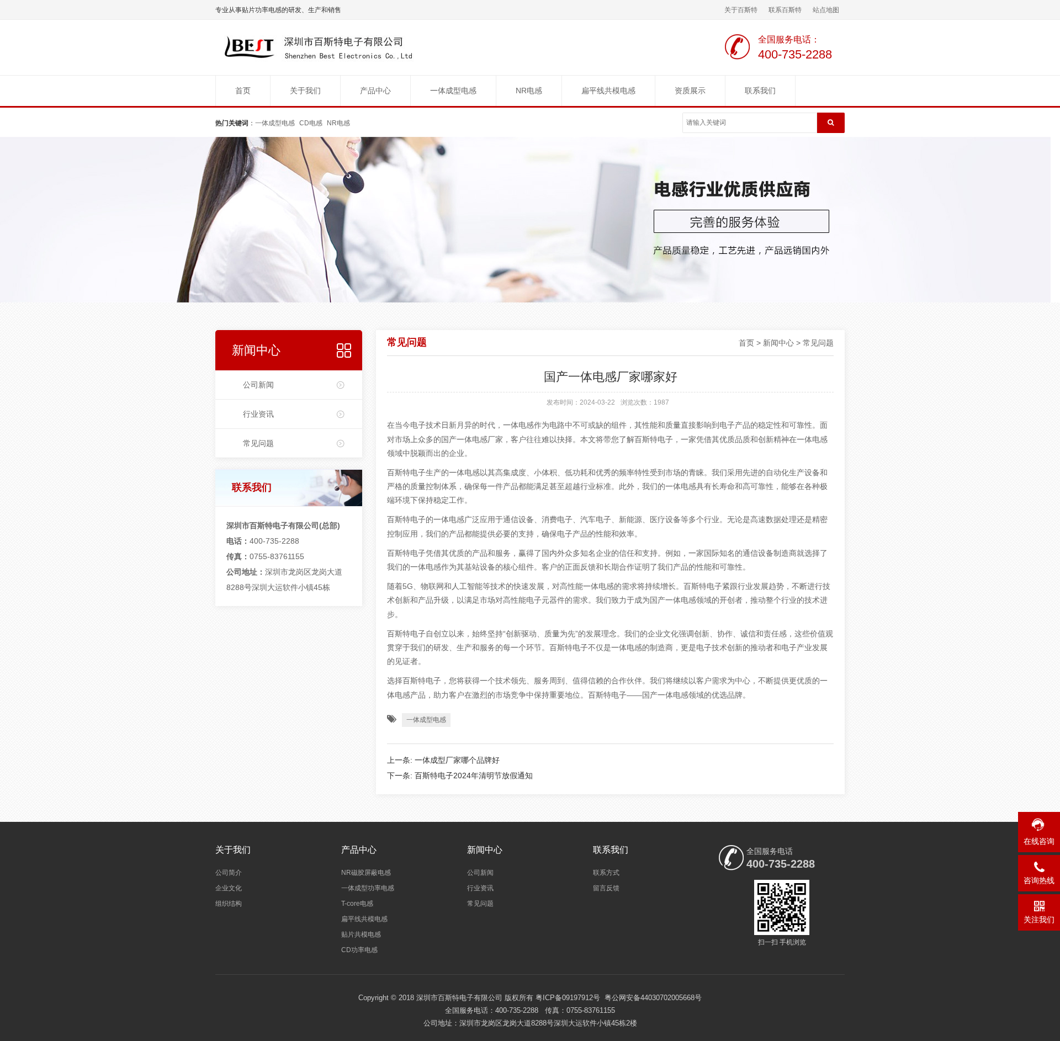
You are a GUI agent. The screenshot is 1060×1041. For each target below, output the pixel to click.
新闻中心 (256, 350)
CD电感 (310, 123)
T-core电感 (357, 903)
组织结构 (228, 903)
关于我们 (305, 90)
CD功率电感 (359, 950)
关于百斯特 (740, 10)
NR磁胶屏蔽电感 (366, 873)
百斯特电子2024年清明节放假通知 (474, 775)
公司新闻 (258, 384)
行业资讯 (258, 414)
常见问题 (258, 443)
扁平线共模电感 (608, 90)
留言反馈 (606, 888)
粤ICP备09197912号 (568, 998)
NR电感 (529, 90)
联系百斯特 (785, 10)
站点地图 (826, 10)
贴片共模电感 (361, 934)
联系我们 (760, 90)
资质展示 (690, 90)
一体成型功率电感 (367, 888)
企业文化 (228, 888)
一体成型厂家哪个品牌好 (457, 760)
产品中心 (375, 90)
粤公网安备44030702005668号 (653, 998)
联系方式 (606, 873)
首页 (243, 90)
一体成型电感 (453, 90)
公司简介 (228, 873)
